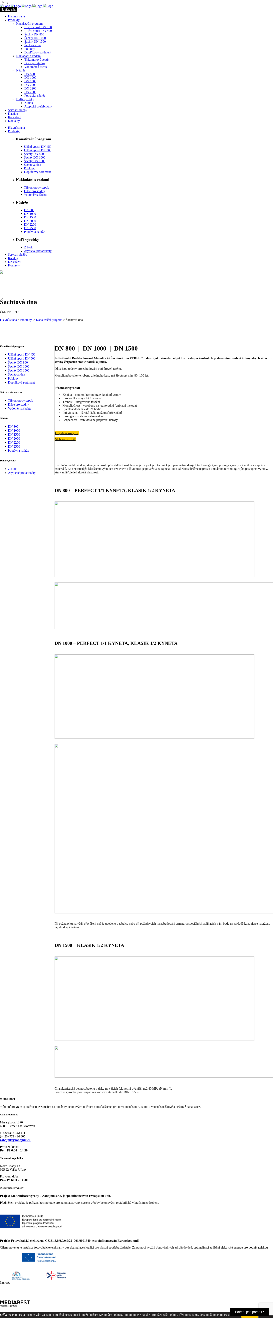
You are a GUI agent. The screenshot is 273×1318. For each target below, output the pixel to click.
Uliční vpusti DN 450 (21, 354)
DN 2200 (14, 442)
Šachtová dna (16, 374)
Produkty (26, 319)
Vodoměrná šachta (19, 408)
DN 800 (13, 426)
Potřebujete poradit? (249, 1312)
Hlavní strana (8, 319)
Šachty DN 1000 (18, 366)
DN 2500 (14, 446)
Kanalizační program (49, 319)
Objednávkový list (66, 433)
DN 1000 (14, 430)
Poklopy (13, 378)
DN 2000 (14, 438)
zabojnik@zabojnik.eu (15, 1140)
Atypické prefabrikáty (22, 472)
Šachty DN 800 (18, 362)
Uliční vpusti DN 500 (21, 358)
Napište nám (8, 9)
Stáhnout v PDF (65, 439)
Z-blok (12, 468)
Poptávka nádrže (18, 450)
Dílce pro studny (18, 404)
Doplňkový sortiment (21, 382)
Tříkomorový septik (20, 400)
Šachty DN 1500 (18, 370)
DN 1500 (14, 434)
